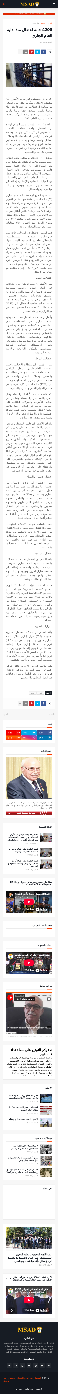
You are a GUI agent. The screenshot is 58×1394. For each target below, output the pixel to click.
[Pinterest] (31, 52)
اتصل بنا (19, 1389)
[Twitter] (37, 52)
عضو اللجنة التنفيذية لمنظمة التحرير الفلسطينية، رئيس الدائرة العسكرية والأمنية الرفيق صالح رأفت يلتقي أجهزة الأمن (30, 1258)
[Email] (25, 52)
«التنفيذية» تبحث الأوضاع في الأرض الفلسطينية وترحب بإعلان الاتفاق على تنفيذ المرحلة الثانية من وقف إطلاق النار (22, 837)
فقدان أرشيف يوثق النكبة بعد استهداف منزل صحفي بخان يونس (22, 1159)
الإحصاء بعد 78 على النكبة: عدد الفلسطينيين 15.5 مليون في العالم (24, 1147)
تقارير (32, 693)
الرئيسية (38, 1389)
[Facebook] (43, 52)
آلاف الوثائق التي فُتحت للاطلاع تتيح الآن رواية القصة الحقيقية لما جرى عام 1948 (22, 1171)
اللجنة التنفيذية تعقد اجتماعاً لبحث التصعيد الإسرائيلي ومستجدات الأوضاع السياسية (23, 864)
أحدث (51, 714)
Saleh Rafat (48, 1036)
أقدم (6, 714)
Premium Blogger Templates (40, 1385)
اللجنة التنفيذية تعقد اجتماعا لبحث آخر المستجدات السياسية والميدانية (23, 850)
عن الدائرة (29, 1389)
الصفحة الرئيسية (46, 23)
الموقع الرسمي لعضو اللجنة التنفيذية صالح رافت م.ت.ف (22, 1379)
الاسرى (35, 23)
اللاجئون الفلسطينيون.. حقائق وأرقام (23, 1119)
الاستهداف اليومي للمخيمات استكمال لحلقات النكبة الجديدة (23, 1109)
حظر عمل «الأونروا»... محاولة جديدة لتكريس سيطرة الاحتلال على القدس (23, 1097)
